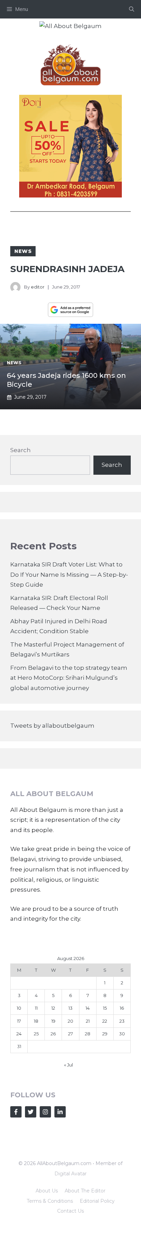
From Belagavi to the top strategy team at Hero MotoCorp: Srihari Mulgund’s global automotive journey (68, 678)
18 (36, 1021)
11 (36, 1008)
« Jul (68, 1065)
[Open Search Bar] (131, 9)
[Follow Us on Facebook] (16, 1111)
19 (53, 1021)
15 (105, 1008)
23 (122, 1021)
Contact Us (70, 1211)
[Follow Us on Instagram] (45, 1111)
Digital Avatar (70, 1174)
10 (19, 1008)
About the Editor (85, 1191)
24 (19, 1033)
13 (70, 1008)
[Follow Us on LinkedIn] (60, 1111)
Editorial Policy (97, 1201)
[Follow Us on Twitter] (30, 1111)
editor (37, 287)
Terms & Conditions (50, 1201)
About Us (47, 1191)
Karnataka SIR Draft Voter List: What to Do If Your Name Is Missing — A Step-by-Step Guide (69, 574)
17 (19, 1021)
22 (104, 1021)
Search (20, 450)
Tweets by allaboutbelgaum (52, 725)
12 (53, 1008)
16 (122, 1008)
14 (88, 1008)
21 (88, 1021)
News (22, 251)
